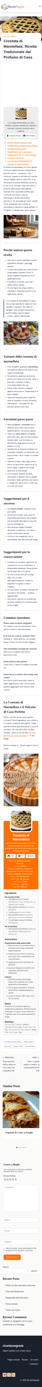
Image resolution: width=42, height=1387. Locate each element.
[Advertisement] (21, 85)
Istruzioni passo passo (16, 149)
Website (8, 1242)
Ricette (7, 36)
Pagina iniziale (14, 1360)
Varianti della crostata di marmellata (22, 146)
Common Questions (15, 158)
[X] (9, 1375)
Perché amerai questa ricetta (19, 143)
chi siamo (34, 1360)
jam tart (8, 1046)
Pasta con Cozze (13, 1310)
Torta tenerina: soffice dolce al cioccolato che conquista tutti (9, 1064)
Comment (9, 1187)
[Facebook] (4, 1375)
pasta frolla (18, 1046)
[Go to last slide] (6, 1118)
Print (12, 856)
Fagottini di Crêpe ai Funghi (19, 1132)
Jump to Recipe (15, 136)
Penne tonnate (12, 1304)
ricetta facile (30, 1046)
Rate (32, 856)
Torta (13, 36)
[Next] (36, 1118)
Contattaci (34, 1364)
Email (8, 1231)
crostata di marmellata (13, 1042)
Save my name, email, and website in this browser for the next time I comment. (21, 1249)
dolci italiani (28, 1042)
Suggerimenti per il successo (19, 152)
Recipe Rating (9, 1176)
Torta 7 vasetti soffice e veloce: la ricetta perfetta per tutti (31, 1064)
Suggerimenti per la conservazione (21, 155)
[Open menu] (40, 6)
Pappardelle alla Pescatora (17, 1298)
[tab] (16, 1147)
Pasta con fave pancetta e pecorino (20, 1285)
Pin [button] (21, 856)
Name (8, 1220)
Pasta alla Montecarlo (15, 1291)
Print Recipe (30, 136)
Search (6, 1267)
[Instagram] (13, 1375)
